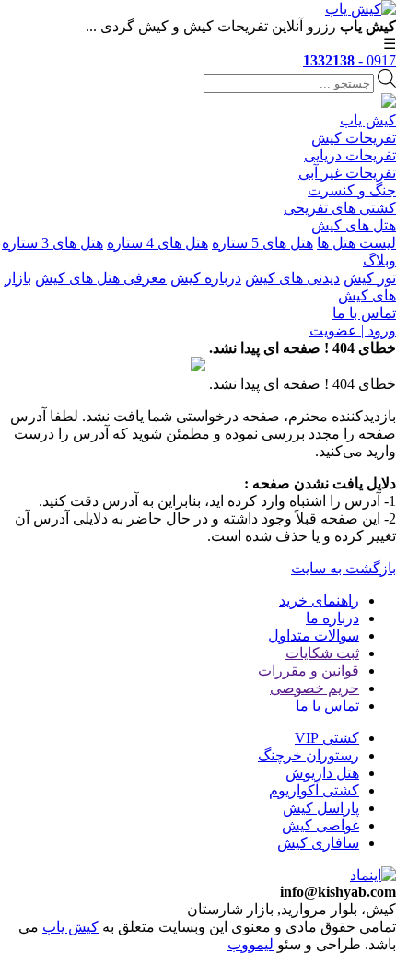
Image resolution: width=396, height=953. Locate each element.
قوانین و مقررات (308, 670)
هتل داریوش (322, 773)
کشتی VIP (327, 738)
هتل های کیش (353, 225)
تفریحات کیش (353, 138)
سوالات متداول (313, 635)
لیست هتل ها (356, 243)
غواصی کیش (320, 825)
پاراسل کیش (321, 808)
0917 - (349, 60)
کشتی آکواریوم (314, 790)
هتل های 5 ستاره (262, 243)
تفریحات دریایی (350, 155)
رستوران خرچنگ (308, 755)
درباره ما (332, 618)
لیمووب (250, 944)
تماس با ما (364, 313)
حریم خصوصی (314, 688)
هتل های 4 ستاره (157, 243)
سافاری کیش (318, 843)
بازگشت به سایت (343, 568)
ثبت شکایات (322, 653)
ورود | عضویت (352, 330)
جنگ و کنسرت (352, 190)
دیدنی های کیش (292, 278)
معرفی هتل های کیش (101, 278)
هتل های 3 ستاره (52, 243)
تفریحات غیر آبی (347, 173)
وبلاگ (379, 260)
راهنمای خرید (319, 600)
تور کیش (370, 278)
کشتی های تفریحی (340, 208)
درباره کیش (205, 278)
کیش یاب (368, 120)
